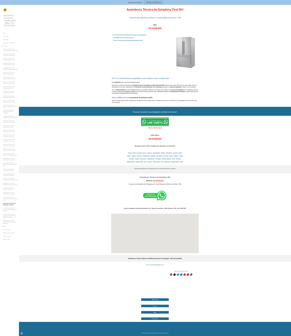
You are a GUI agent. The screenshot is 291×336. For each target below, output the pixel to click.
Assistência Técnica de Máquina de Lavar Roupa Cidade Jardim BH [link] (9, 215)
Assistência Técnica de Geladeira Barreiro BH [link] (9, 63)
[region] (145, 2)
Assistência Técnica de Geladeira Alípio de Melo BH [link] (10, 49)
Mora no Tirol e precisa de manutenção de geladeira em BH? (128, 40)
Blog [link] (4, 226)
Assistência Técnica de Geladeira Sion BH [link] (8, 188)
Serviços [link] (5, 46)
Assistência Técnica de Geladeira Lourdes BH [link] (9, 140)
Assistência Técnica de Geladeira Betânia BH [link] (8, 73)
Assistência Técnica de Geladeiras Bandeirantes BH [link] (10, 68)
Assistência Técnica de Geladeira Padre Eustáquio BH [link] (10, 164)
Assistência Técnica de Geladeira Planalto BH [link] (9, 174)
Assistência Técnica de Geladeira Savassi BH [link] (8, 193)
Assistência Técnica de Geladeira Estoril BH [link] (8, 126)
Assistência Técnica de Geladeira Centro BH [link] (8, 92)
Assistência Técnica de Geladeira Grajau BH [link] (8, 135)
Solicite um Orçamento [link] (9, 42)
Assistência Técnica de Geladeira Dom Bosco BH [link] (10, 116)
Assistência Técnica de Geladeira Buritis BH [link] (8, 87)
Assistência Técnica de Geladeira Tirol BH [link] (9, 204)
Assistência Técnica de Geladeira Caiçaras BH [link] (9, 82)
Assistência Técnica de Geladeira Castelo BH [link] (8, 96)
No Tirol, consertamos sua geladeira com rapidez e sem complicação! (129, 34)
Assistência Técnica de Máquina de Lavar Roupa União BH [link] (9, 222)
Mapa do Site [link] (6, 239)
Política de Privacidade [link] (9, 233)
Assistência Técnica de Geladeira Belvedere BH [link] (9, 77)
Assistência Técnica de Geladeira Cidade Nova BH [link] (10, 106)
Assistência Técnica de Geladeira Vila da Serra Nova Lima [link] (10, 198)
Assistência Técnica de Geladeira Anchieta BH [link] (9, 54)
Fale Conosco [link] (6, 229)
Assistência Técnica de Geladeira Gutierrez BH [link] (9, 130)
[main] (155, 9)
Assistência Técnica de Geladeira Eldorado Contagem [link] (8, 111)
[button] (289, 7)
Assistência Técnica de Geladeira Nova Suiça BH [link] (9, 149)
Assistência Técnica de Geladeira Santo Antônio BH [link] (10, 179)
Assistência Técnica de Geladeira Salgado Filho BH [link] (10, 183)
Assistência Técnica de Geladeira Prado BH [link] (8, 169)
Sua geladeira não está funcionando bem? (123, 37)
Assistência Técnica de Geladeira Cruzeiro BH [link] (9, 101)
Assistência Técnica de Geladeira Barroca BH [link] (9, 59)
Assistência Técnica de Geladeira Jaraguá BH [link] (8, 144)
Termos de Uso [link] (7, 236)
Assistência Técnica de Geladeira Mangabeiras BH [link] (10, 154)
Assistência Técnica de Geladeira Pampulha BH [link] (9, 158)
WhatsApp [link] (6, 39)
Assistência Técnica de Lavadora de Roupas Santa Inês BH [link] (10, 209)
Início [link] (4, 33)
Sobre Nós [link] (6, 36)
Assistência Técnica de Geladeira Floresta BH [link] (9, 121)
